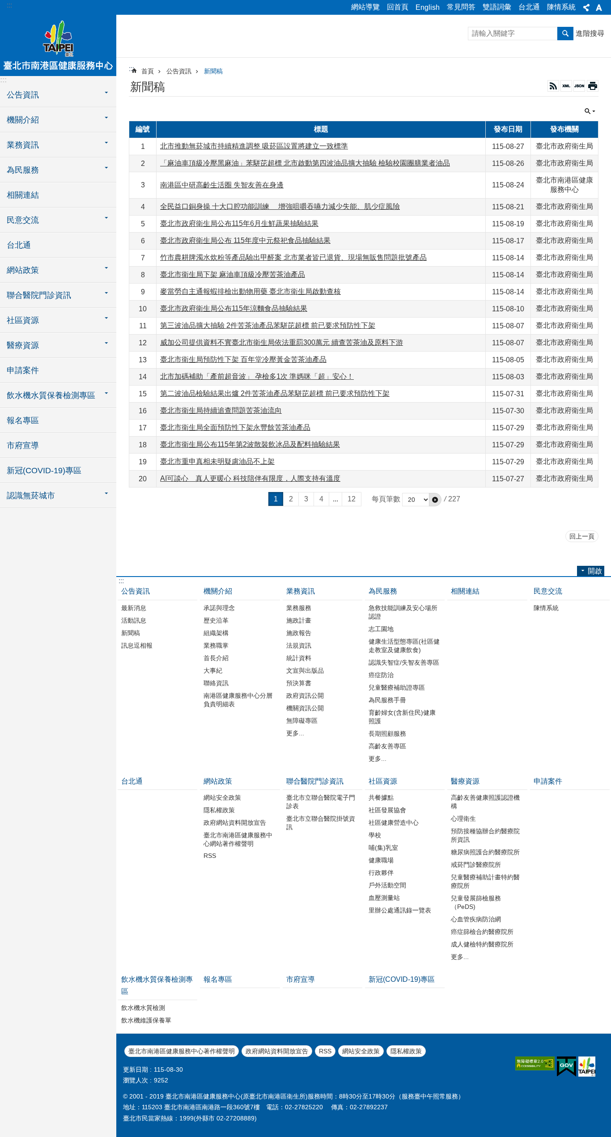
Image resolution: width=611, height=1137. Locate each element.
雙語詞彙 (497, 7)
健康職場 (381, 860)
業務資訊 (300, 591)
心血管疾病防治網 (476, 919)
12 (352, 499)
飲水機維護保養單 (146, 1020)
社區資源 (383, 781)
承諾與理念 (219, 607)
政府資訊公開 (305, 695)
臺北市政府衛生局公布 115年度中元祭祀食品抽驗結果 (245, 240)
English (428, 7)
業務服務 (298, 607)
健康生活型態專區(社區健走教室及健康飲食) (404, 645)
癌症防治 (381, 675)
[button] (435, 499)
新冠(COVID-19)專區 (44, 470)
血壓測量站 (384, 897)
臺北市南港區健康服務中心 (58, 44)
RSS (553, 86)
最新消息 (133, 607)
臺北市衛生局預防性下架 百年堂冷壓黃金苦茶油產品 (243, 359)
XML (566, 86)
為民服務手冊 (387, 700)
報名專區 (23, 420)
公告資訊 (178, 71)
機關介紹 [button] (23, 119)
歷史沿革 (216, 620)
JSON (579, 86)
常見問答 (461, 7)
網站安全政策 (222, 797)
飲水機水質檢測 (143, 1007)
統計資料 (298, 658)
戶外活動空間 (387, 885)
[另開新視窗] (535, 1063)
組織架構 (216, 632)
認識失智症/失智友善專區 (404, 662)
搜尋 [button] (565, 33)
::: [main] (131, 68)
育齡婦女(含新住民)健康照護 (402, 717)
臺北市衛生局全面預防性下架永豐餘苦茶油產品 (235, 427)
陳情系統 (561, 7)
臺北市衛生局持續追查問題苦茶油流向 (221, 410)
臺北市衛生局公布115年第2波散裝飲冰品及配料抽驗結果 (250, 444)
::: (9, 5)
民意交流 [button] (23, 220)
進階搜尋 (590, 33)
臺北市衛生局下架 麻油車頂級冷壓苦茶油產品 (232, 274)
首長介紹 (216, 658)
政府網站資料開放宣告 (235, 822)
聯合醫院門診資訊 (315, 781)
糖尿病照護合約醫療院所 (485, 852)
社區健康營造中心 (394, 822)
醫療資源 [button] (23, 345)
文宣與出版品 (305, 670)
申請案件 (23, 370)
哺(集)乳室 (383, 847)
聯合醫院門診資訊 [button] (39, 295)
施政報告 (298, 632)
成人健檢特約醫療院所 (482, 944)
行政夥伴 (381, 872)
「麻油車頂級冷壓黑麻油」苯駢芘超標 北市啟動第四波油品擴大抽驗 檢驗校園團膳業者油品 (305, 163)
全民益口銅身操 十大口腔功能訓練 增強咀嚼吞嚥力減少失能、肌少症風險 (280, 206)
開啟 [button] (595, 571)
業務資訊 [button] (23, 144)
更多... (295, 733)
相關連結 (23, 195)
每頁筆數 (386, 499)
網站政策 (218, 781)
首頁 (147, 71)
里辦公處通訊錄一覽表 (400, 910)
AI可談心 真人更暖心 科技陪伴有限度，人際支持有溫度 (250, 478)
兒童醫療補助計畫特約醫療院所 (485, 881)
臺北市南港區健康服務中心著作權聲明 (181, 1051)
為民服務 (383, 591)
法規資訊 (298, 645)
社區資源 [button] (23, 320)
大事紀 (213, 670)
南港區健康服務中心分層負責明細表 (238, 700)
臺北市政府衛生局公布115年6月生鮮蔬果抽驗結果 (239, 223)
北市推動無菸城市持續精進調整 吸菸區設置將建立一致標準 (254, 146)
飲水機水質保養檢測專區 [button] (51, 395)
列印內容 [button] (592, 86)
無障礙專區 (302, 720)
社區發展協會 (387, 810)
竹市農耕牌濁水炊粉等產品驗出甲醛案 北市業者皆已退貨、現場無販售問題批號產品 (293, 257)
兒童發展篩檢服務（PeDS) (476, 902)
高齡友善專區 (387, 746)
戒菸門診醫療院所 (476, 864)
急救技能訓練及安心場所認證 (403, 612)
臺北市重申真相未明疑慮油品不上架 (217, 461)
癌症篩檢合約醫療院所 (482, 931)
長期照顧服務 (387, 733)
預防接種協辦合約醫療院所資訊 (485, 835)
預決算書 (298, 683)
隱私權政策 (219, 810)
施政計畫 (298, 620)
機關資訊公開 (305, 708)
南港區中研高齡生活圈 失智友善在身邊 (222, 185)
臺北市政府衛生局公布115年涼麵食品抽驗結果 (233, 308)
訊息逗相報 (137, 645)
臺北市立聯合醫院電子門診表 (320, 802)
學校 (375, 835)
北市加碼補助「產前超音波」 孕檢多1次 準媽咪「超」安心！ (257, 376)
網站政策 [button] (23, 270)
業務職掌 (216, 645)
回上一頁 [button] (581, 536)
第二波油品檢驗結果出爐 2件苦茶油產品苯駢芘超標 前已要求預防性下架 (275, 393)
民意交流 (548, 591)
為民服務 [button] (23, 169)
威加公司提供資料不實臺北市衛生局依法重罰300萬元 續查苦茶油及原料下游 (281, 342)
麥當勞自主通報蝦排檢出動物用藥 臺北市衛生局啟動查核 (250, 291)
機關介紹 (218, 591)
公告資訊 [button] (23, 94)
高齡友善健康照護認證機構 (485, 802)
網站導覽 (365, 7)
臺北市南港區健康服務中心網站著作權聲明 (238, 839)
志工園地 (381, 628)
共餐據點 (381, 797)
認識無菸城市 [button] (31, 495)
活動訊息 (133, 620)
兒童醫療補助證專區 (397, 687)
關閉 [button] (586, 7)
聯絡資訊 (216, 683)
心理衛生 (463, 818)
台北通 (529, 7)
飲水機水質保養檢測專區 (157, 985)
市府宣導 (23, 445)
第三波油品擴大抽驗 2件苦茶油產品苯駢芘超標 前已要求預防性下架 (267, 325)
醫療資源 (465, 781)
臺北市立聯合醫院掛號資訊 (320, 823)
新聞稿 (213, 71)
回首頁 (397, 7)
